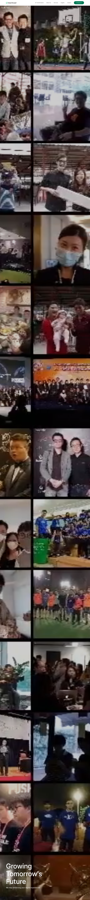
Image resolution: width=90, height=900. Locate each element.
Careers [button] (69, 2)
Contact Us (79, 2)
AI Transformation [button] (39, 2)
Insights (62, 2)
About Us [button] (48, 2)
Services (56, 2)
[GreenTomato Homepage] (11, 3)
